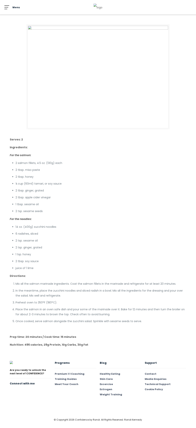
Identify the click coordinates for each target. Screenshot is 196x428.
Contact (150, 374)
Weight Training (111, 394)
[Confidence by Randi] (98, 7)
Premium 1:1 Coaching (69, 374)
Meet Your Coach (66, 384)
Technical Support (158, 384)
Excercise (106, 384)
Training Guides (66, 379)
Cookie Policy (154, 389)
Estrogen (106, 389)
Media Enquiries (156, 379)
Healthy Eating (110, 374)
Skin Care (106, 379)
